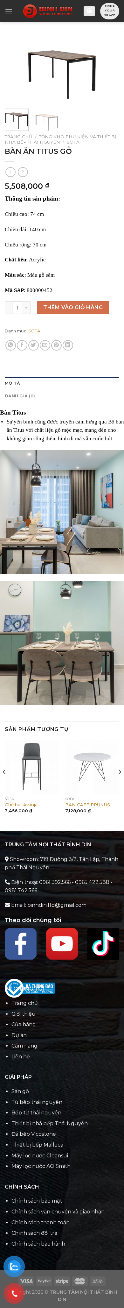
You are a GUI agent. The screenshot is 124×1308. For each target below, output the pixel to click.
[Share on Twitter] (33, 345)
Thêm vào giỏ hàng (73, 307)
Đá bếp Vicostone (33, 1134)
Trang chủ (18, 136)
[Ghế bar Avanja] (32, 767)
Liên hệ (20, 1057)
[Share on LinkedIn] (68, 345)
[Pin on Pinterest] (56, 345)
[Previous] (15, 69)
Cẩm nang (24, 1046)
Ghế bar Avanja (21, 804)
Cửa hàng (23, 1024)
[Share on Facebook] (22, 345)
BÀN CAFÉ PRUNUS (87, 804)
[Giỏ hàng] (89, 11)
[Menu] (8, 11)
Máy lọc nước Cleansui (39, 1156)
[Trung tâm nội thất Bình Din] (48, 11)
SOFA (73, 142)
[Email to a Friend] (45, 345)
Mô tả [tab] (12, 383)
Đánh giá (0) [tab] (20, 396)
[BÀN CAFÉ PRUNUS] (92, 767)
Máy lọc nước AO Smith (41, 1166)
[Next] (109, 69)
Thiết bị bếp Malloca (37, 1145)
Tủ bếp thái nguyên (36, 1102)
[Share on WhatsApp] (10, 345)
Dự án (19, 1035)
